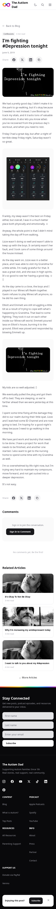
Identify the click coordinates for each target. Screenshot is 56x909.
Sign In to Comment (20, 531)
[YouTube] (22, 781)
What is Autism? (10, 812)
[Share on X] (22, 59)
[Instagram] (5, 781)
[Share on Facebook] (14, 59)
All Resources (9, 835)
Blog (4, 804)
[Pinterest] (5, 790)
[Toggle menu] (50, 4)
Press (32, 843)
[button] (28, 82)
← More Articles (28, 677)
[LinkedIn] (47, 781)
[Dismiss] (48, 900)
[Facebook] (14, 781)
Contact (33, 860)
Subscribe (11, 743)
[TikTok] (39, 781)
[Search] (43, 4)
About (32, 835)
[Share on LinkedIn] (30, 59)
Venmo (5, 883)
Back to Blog (13, 26)
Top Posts (7, 821)
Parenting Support (11, 843)
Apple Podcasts (37, 804)
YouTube (33, 821)
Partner (33, 852)
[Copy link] (39, 59)
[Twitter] (30, 781)
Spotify (32, 812)
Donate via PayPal (11, 874)
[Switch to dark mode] (36, 4)
